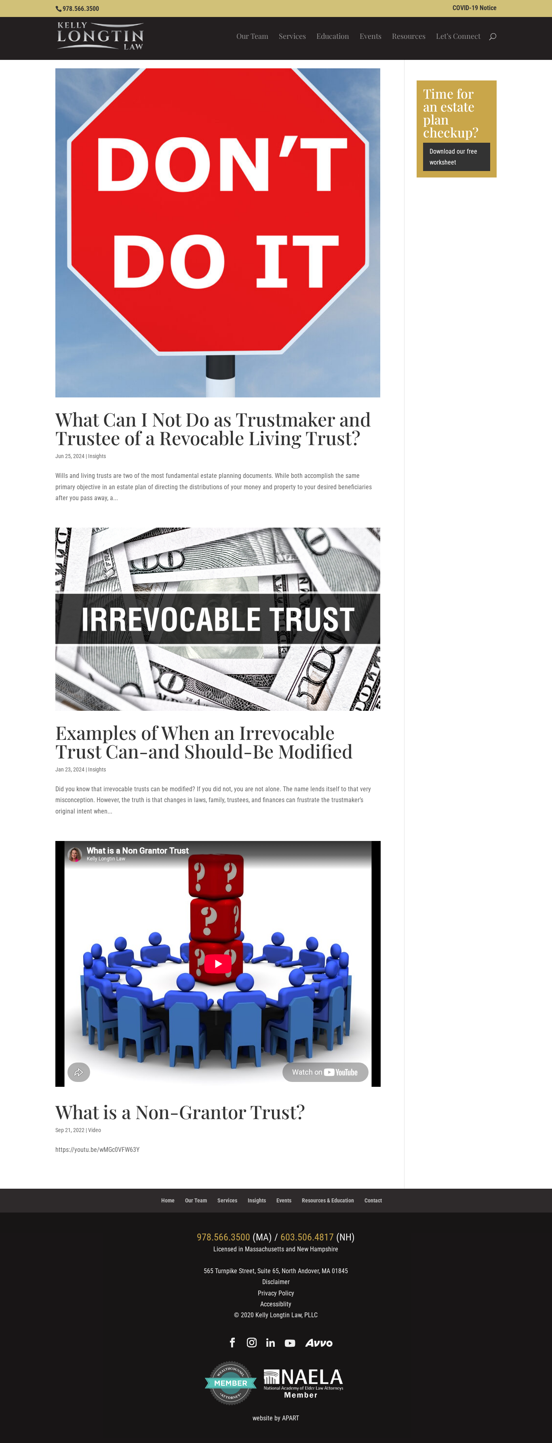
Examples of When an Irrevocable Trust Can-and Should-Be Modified (204, 741)
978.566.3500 (81, 9)
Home (168, 1200)
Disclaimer (276, 1282)
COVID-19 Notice (475, 8)
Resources (409, 37)
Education (332, 37)
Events (370, 37)
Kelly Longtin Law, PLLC (286, 1315)
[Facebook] (232, 1343)
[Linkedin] (270, 1343)
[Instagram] (252, 1343)
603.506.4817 (307, 1237)
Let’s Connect (458, 37)
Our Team (252, 37)
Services (292, 37)
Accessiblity (275, 1304)
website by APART (276, 1418)
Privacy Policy (276, 1293)
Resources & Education (328, 1200)
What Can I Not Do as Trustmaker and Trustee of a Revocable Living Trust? (213, 428)
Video (94, 1130)
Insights (97, 456)
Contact (373, 1200)
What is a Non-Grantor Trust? (180, 1111)
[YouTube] (289, 1343)
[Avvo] (319, 1343)
